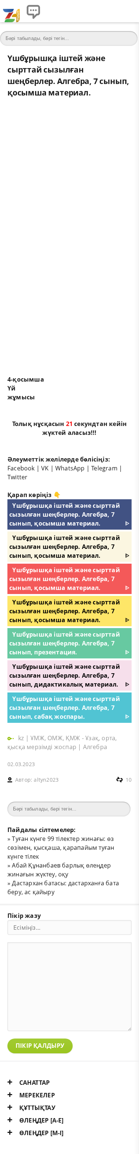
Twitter (17, 477)
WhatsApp (70, 468)
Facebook (21, 468)
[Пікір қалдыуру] (33, 11)
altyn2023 (46, 779)
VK (45, 468)
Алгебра (95, 747)
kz (22, 738)
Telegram (104, 468)
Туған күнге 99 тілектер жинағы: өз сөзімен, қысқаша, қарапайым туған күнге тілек (60, 848)
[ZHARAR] (11, 11)
